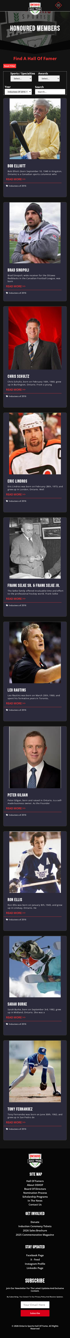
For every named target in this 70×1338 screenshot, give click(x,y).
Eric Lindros (17, 481)
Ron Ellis (15, 899)
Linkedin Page (35, 1268)
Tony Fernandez (20, 1109)
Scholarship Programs (35, 1196)
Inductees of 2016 (17, 185)
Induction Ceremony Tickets (34, 1226)
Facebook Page (35, 1255)
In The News (35, 1200)
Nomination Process (35, 1192)
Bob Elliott (17, 166)
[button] (58, 5)
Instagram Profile (35, 1263)
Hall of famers (35, 1181)
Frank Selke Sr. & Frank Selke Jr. (34, 585)
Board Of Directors (35, 1188)
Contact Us (35, 1204)
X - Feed (35, 1259)
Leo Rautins (17, 690)
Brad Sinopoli (18, 270)
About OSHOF (35, 1185)
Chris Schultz (18, 376)
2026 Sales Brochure (35, 1230)
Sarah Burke (17, 1004)
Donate (35, 1222)
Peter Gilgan (18, 795)
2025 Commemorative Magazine (35, 1234)
